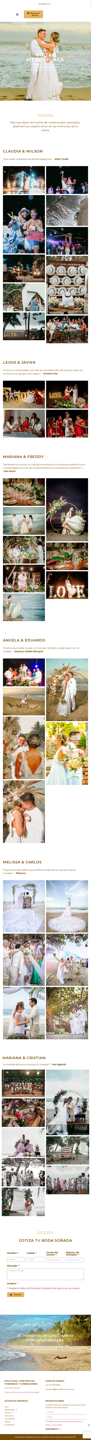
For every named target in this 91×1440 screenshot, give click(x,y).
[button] (17, 14)
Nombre (12, 1253)
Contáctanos (9, 1425)
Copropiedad (9, 1419)
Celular (31, 1253)
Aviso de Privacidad (12, 1388)
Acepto (12, 1283)
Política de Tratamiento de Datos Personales (22, 1392)
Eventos (8, 1413)
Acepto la (44, 1288)
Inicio (7, 1407)
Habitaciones (10, 1410)
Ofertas (7, 1422)
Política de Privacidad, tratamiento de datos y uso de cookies (49, 1288)
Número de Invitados (72, 1253)
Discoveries (9, 1416)
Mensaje (12, 1266)
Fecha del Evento (52, 1253)
